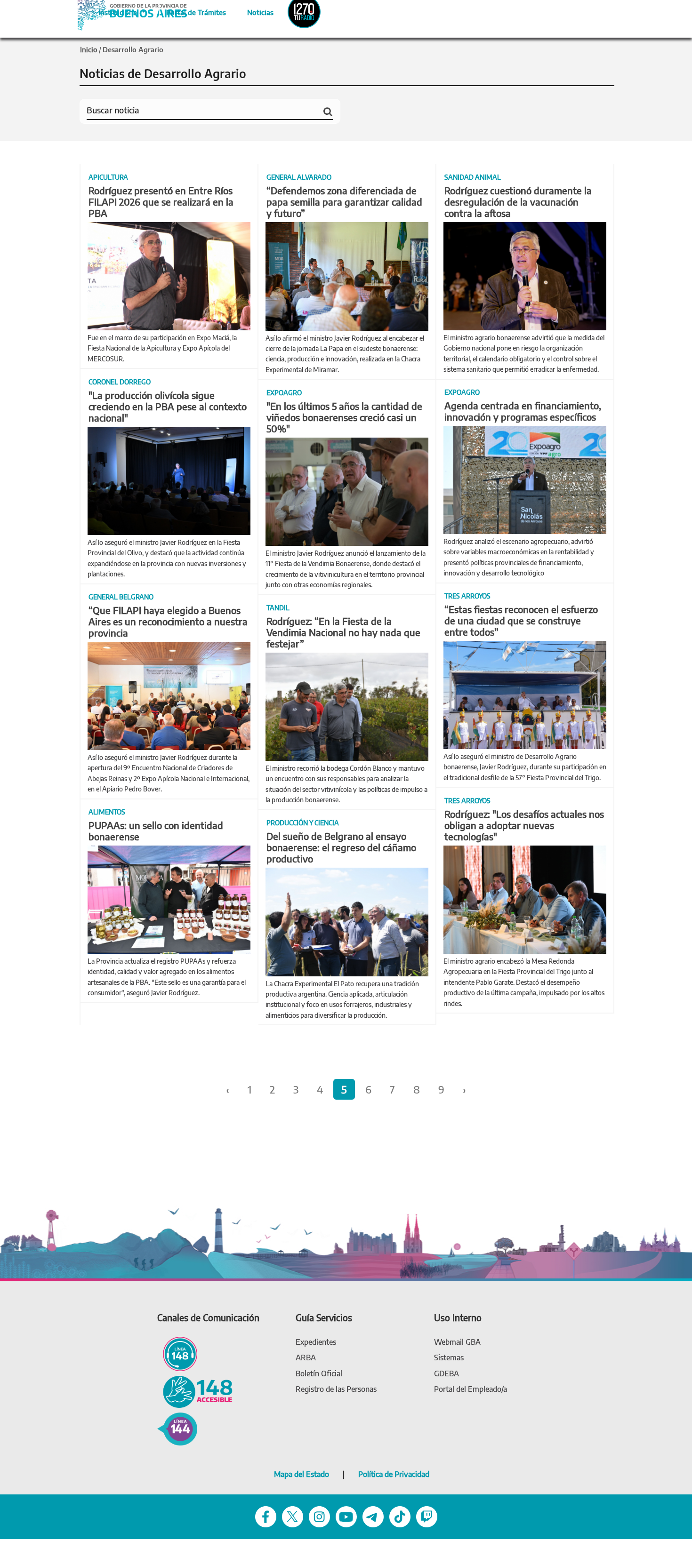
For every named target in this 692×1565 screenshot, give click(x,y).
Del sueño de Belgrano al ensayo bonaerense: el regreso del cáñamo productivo (341, 847)
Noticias (252, 11)
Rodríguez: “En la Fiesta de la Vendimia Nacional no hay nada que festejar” (343, 632)
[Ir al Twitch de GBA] (426, 1516)
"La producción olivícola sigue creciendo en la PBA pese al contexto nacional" (168, 406)
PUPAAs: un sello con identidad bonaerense (156, 830)
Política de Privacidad (393, 1474)
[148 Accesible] (195, 1391)
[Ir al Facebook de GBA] (265, 1516)
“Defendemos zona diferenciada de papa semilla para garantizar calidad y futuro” (344, 201)
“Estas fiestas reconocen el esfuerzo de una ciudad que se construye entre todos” (521, 620)
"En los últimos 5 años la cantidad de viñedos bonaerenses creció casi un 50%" (344, 417)
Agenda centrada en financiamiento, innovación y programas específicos (522, 411)
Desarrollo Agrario (133, 49)
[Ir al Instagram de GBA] (319, 1516)
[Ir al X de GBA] (292, 1516)
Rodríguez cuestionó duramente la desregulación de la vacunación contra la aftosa (518, 201)
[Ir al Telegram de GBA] (373, 1516)
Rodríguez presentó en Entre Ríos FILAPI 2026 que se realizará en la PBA (161, 201)
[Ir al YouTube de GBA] (346, 1516)
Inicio (88, 49)
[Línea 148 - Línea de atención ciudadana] (177, 1353)
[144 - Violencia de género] (177, 1428)
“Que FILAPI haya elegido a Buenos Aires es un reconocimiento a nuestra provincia (168, 621)
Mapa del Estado (301, 1474)
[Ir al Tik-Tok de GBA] (399, 1516)
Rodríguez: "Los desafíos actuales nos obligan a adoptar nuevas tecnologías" (524, 825)
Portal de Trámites (191, 11)
